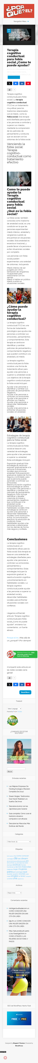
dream (24, 858)
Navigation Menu (20, 21)
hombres (10, 867)
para (9, 871)
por (14, 872)
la (14, 867)
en (27, 861)
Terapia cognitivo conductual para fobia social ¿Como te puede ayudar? (19, 35)
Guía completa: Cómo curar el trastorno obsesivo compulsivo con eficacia (20, 816)
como (18, 856)
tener (23, 876)
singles (14, 876)
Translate (19, 711)
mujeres (22, 869)
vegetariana (20, 878)
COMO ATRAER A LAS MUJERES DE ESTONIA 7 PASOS (18, 938)
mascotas (26, 866)
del (19, 859)
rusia (8, 876)
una (15, 878)
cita (14, 856)
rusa (27, 874)
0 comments (14, 77)
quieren (15, 874)
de (16, 858)
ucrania (9, 879)
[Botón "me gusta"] (9, 89)
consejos (10, 859)
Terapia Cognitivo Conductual (19, 74)
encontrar (10, 863)
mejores (10, 869)
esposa (21, 863)
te (19, 876)
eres (16, 863)
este (26, 863)
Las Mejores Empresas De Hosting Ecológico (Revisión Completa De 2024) (19, 789)
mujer (15, 869)
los (19, 866)
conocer (25, 856)
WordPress (19, 1046)
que (25, 871)
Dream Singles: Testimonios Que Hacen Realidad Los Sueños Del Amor (19, 799)
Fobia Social (21, 72)
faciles (23, 865)
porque (19, 872)
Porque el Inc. (13, 638)
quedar (9, 874)
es (18, 863)
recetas (22, 874)
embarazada (21, 861)
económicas (11, 861)
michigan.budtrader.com (18, 908)
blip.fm (11, 921)
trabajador (28, 876)
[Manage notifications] (5, 1057)
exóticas (17, 864)
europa (9, 865)
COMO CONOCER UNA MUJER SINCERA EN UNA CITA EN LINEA (18, 913)
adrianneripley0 (21, 69)
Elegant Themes (19, 1043)
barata (11, 856)
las (17, 867)
